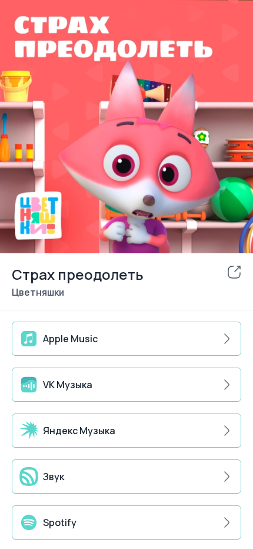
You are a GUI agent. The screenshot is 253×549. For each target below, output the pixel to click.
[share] (234, 272)
